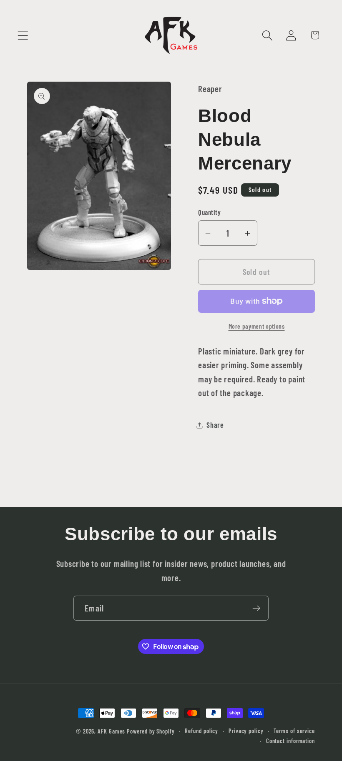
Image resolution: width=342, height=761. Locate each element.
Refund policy (201, 730)
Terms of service (294, 730)
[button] (23, 35)
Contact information (290, 740)
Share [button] (215, 424)
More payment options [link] (257, 326)
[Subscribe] (256, 608)
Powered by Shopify (150, 731)
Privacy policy (246, 730)
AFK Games (111, 731)
